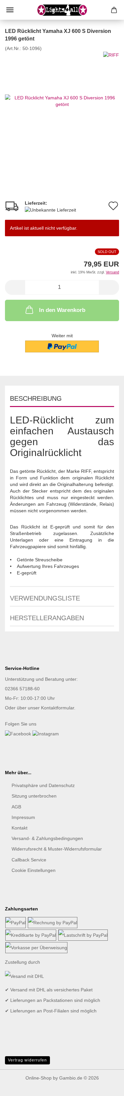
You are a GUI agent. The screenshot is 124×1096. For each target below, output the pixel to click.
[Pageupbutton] (106, 1086)
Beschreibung (36, 398)
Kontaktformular (57, 707)
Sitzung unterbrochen (34, 796)
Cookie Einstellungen (34, 870)
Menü (10, 10)
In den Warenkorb (62, 310)
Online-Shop (38, 1078)
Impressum (23, 817)
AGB (16, 806)
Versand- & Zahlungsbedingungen (47, 838)
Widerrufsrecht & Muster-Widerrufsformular (57, 849)
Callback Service (29, 859)
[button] (15, 287)
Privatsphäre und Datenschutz (43, 785)
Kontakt (19, 827)
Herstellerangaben (47, 618)
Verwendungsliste (45, 598)
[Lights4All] (62, 10)
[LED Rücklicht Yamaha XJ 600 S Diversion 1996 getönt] (62, 100)
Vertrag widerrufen (27, 1060)
